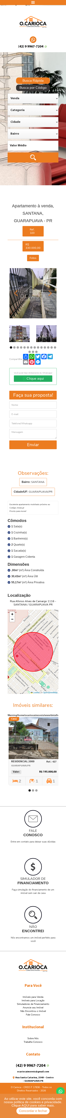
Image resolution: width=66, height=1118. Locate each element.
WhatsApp (33, 38)
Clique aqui (35, 378)
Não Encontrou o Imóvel (33, 1011)
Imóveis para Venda (33, 997)
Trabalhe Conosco (33, 1042)
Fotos (33, 258)
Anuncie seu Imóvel (33, 1007)
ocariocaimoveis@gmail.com (33, 1072)
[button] (12, 614)
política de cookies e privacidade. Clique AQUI (37, 1103)
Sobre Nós (33, 1038)
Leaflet (36, 692)
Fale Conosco (33, 1014)
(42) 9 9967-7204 (30, 46)
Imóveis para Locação (33, 1000)
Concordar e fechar (33, 1111)
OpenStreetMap (50, 692)
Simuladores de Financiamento (33, 1004)
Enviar (33, 445)
